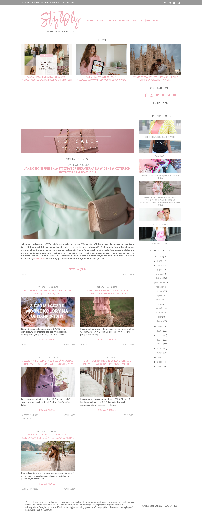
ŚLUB (147, 20)
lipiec (160, 295)
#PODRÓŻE (33, 489)
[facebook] (165, 3)
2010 (160, 366)
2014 (159, 348)
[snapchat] (163, 95)
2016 (159, 339)
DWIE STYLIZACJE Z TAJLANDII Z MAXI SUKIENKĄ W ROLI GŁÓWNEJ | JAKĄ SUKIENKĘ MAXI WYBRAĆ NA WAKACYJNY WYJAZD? (48, 437)
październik (160, 282)
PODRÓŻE (124, 20)
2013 (159, 353)
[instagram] (170, 3)
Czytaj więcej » (77, 269)
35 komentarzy (127, 415)
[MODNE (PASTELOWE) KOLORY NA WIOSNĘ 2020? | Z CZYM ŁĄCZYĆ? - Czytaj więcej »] (48, 325)
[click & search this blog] (179, 3)
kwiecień (160, 308)
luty (160, 316)
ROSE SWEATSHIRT (160, 244)
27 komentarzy (127, 345)
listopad (160, 278)
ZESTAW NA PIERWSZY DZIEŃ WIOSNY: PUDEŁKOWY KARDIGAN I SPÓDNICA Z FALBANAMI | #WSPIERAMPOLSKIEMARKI (107, 293)
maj (160, 303)
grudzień (160, 273)
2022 (160, 261)
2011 (160, 361)
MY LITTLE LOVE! (160, 224)
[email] (174, 3)
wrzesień (160, 286)
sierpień (160, 291)
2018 (159, 330)
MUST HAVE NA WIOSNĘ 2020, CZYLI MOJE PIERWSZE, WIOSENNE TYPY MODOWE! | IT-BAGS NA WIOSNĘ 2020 (107, 364)
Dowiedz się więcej (151, 506)
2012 (160, 357)
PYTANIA (71, 3)
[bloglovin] (157, 95)
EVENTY (157, 20)
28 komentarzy (68, 415)
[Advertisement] (77, 106)
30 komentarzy (68, 489)
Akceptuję (171, 506)
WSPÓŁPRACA (57, 3)
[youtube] (174, 95)
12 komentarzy (68, 345)
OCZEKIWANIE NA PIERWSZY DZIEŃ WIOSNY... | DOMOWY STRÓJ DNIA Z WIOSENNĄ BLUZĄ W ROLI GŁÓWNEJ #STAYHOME (48, 364)
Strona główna (31, 3)
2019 (160, 326)
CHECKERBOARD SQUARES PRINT (160, 137)
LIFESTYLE (111, 20)
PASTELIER (38, 258)
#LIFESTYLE (26, 415)
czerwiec (160, 299)
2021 (160, 265)
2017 (159, 335)
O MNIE (45, 3)
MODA (90, 20)
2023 (160, 256)
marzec (160, 312)
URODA (99, 20)
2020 (160, 270)
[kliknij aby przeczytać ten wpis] (160, 127)
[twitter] (168, 95)
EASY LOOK (160, 156)
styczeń (160, 321)
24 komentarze (127, 274)
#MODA (25, 274)
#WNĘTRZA (26, 419)
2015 (159, 344)
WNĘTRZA (137, 20)
